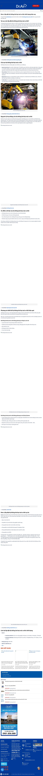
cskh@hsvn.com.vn (29, 749)
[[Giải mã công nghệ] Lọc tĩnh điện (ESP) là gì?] (35, 655)
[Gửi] (41, 11)
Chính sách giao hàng (16, 747)
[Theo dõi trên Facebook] (2, 767)
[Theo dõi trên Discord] (7, 769)
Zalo (2, 645)
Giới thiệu (13, 743)
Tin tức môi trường (6, 674)
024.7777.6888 (28, 746)
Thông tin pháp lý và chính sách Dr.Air (28, 774)
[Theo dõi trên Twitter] (5, 767)
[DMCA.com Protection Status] (4, 763)
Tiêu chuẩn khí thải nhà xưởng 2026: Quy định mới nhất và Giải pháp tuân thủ (21, 662)
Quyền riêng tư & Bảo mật (16, 774)
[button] (1, 5)
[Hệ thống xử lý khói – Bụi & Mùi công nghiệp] (21, 6)
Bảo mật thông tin (17, 746)
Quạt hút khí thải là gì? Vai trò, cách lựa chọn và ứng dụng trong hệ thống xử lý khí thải (7, 662)
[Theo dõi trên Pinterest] (7, 767)
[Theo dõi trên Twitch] (5, 769)
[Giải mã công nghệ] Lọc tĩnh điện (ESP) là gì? (34, 662)
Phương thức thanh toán (16, 749)
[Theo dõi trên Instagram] (4, 767)
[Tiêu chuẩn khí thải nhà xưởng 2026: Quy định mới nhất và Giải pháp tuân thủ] (21, 655)
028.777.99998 (27, 756)
